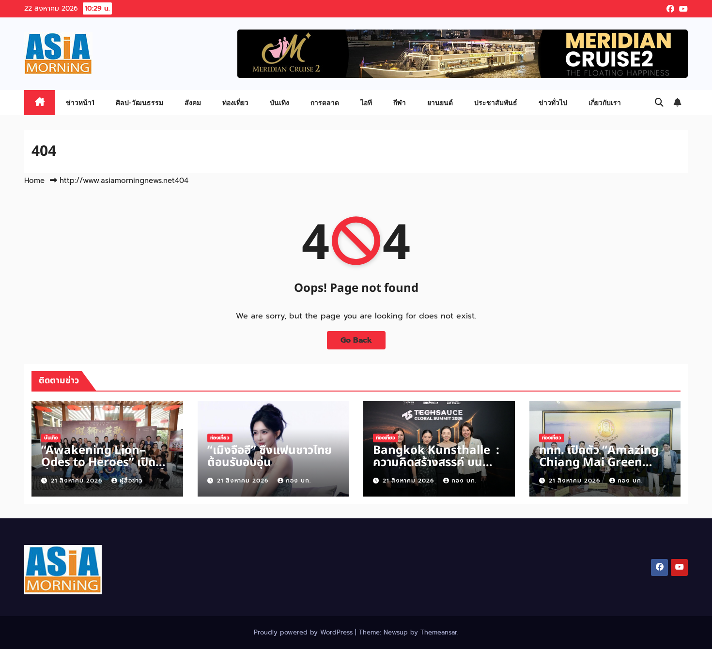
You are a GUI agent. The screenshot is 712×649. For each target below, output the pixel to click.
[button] (659, 102)
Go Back (356, 340)
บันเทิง (279, 102)
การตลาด (324, 102)
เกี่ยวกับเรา (604, 102)
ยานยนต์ (440, 102)
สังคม (193, 102)
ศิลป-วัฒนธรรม (139, 102)
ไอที (366, 102)
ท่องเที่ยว (235, 102)
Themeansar (438, 632)
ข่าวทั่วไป (553, 102)
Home (34, 180)
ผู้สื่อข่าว (131, 480)
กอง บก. (298, 480)
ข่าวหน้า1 (80, 102)
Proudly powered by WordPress (304, 632)
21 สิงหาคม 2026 (78, 480)
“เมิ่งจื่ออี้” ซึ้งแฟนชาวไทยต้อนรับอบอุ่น (269, 456)
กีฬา (399, 102)
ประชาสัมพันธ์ (495, 102)
